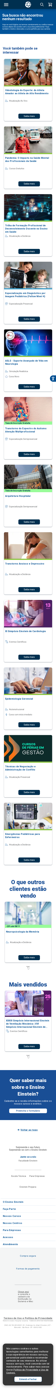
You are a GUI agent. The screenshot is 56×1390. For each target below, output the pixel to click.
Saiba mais (29, 116)
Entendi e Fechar (28, 1379)
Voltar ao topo (29, 1130)
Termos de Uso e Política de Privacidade (28, 1318)
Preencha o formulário (28, 1110)
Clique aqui (23, 1292)
